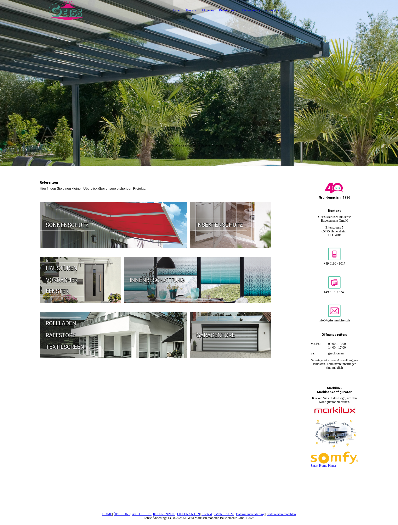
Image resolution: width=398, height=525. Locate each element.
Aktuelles (207, 10)
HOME (107, 514)
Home (175, 10)
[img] (66, 10)
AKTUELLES (142, 514)
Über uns (190, 10)
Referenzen (226, 10)
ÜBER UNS (122, 514)
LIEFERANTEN (188, 514)
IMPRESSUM (224, 514)
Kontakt (270, 10)
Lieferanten (249, 10)
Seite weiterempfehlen (281, 514)
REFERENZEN (164, 514)
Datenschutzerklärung (250, 514)
